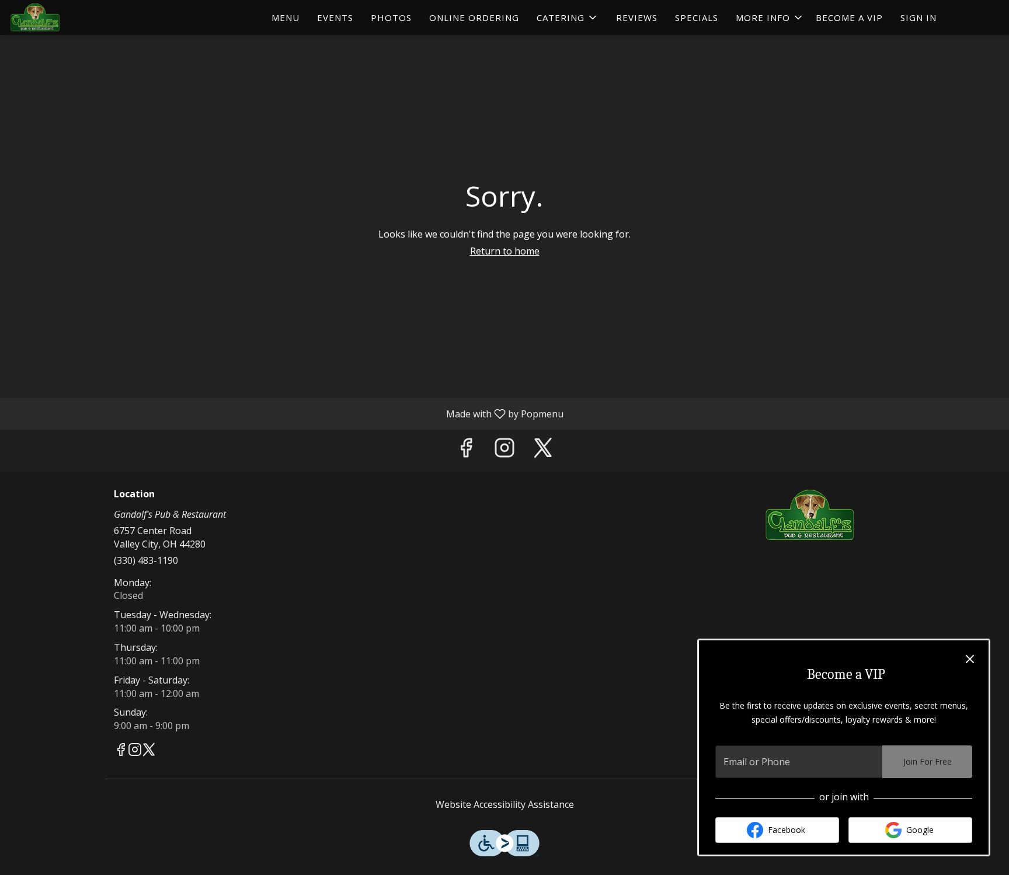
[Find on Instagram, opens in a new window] (504, 450)
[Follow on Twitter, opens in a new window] (543, 450)
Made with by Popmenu (286, 413)
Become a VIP (849, 17)
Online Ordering (474, 17)
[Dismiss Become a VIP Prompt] (970, 659)
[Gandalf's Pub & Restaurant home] (61, 17)
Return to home (505, 251)
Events (335, 17)
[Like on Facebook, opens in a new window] (465, 450)
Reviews (636, 17)
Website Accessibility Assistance (505, 804)
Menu (286, 17)
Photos (391, 17)
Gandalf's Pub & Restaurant (811, 515)
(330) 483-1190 (146, 560)
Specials (696, 17)
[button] (567, 17)
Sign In (918, 17)
